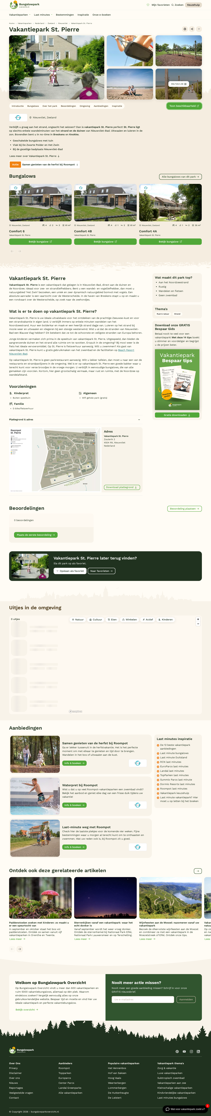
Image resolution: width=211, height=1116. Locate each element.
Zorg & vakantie (166, 1068)
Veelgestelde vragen (21, 1092)
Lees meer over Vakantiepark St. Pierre (32, 156)
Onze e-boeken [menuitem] (102, 14)
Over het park (49, 106)
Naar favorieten (99, 570)
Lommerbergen (117, 1087)
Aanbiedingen (101, 106)
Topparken (65, 1073)
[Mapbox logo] (75, 711)
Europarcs (65, 1078)
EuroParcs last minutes (174, 766)
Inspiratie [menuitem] (83, 14)
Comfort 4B (83, 231)
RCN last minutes (170, 761)
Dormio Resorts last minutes (177, 784)
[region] (135, 664)
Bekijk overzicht (25, 1009)
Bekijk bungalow (39, 241)
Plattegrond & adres (21, 419)
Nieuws (13, 1082)
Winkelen (131, 619)
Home (11, 23)
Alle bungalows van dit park (179, 176)
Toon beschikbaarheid (182, 105)
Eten (114, 619)
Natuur (79, 619)
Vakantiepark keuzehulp (174, 793)
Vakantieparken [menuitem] (18, 14)
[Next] (20, 949)
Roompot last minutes (173, 788)
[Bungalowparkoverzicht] (24, 4)
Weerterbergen (117, 1082)
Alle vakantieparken (70, 1092)
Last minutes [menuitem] (42, 14)
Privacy (13, 1068)
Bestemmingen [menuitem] (65, 14)
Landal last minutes (172, 770)
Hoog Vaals (114, 1078)
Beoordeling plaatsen (183, 508)
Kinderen (167, 619)
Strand (177, 314)
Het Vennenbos (117, 1068)
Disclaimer (15, 1073)
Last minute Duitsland (173, 757)
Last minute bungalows (174, 753)
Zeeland (51, 23)
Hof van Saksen (117, 1073)
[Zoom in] (198, 619)
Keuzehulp (193, 4)
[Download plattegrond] (55, 459)
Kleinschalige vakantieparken (174, 1087)
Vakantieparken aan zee (171, 1082)
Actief (149, 619)
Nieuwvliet (63, 23)
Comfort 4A (148, 231)
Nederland (39, 23)
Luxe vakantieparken (169, 1073)
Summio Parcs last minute (176, 779)
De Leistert (114, 1097)
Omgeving (85, 106)
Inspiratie (117, 106)
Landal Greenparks (70, 1087)
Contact (14, 1097)
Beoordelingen (68, 106)
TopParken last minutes (174, 775)
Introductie (18, 106)
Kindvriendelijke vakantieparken (176, 1092)
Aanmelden (186, 999)
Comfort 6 (17, 231)
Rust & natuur (163, 314)
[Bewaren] (199, 29)
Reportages (16, 1087)
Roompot (64, 1068)
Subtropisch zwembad (170, 1078)
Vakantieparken (25, 23)
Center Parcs (66, 1082)
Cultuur (97, 619)
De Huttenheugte (118, 1092)
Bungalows (33, 106)
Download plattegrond (119, 487)
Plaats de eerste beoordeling (34, 534)
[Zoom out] (198, 623)
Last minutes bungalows (172, 1097)
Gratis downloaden (175, 415)
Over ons (14, 1078)
